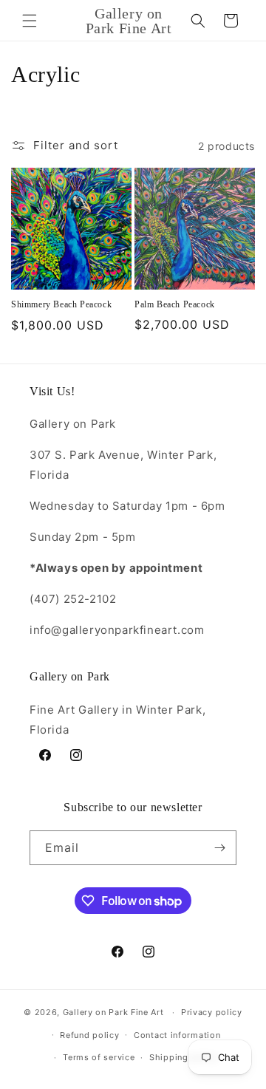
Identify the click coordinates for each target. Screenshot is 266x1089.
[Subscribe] (219, 847)
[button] (29, 20)
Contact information (177, 1035)
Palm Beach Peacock (174, 304)
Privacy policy (211, 1012)
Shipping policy (183, 1057)
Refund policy (89, 1035)
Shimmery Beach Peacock (61, 304)
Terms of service (98, 1057)
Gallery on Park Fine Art (113, 1012)
